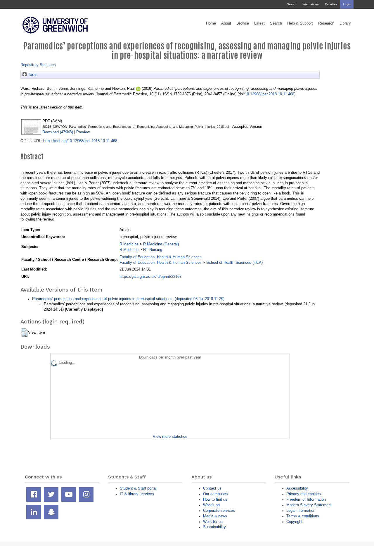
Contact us (212, 488)
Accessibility (297, 488)
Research (326, 23)
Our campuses (215, 494)
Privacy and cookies (303, 494)
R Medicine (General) (161, 244)
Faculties (331, 4)
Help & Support (300, 23)
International (310, 4)
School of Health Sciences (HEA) (234, 262)
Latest (259, 23)
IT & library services (137, 494)
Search (292, 4)
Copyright (294, 521)
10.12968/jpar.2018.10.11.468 (269, 94)
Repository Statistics (38, 65)
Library (345, 23)
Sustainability (214, 527)
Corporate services (219, 510)
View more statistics (170, 436)
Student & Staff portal (138, 488)
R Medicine (129, 244)
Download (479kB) (57, 132)
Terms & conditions (302, 516)
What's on (211, 505)
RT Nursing (152, 249)
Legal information (300, 510)
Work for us (213, 521)
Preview (83, 132)
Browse (242, 23)
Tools (32, 74)
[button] (24, 332)
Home (211, 23)
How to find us (215, 499)
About (226, 23)
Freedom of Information (306, 499)
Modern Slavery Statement (309, 505)
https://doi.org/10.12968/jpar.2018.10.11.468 (80, 141)
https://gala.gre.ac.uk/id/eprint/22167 (150, 276)
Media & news (215, 516)
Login (347, 4)
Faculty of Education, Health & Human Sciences (161, 257)
